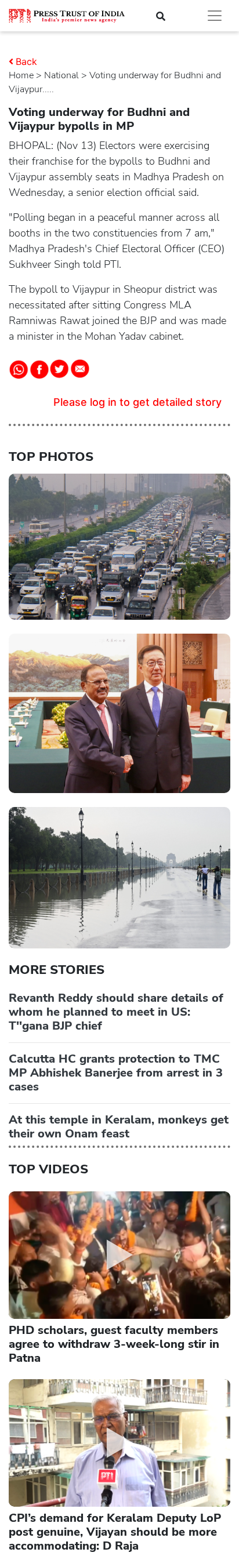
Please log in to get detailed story (137, 402)
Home (21, 75)
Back (26, 61)
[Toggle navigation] (214, 16)
